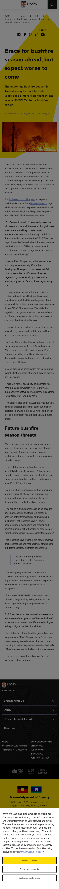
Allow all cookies (29, 860)
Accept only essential (29, 869)
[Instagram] (30, 34)
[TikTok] (36, 34)
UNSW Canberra (38, 203)
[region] (29, 848)
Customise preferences (29, 878)
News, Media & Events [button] (18, 719)
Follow (42, 30)
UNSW (7, 16)
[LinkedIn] (19, 34)
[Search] (52, 4)
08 (36, 16)
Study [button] (7, 710)
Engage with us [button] (13, 700)
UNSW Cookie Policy (33, 851)
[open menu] (7, 4)
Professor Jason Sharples (22, 199)
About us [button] (9, 728)
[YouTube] (42, 34)
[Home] (29, 4)
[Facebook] (24, 34)
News (22, 16)
